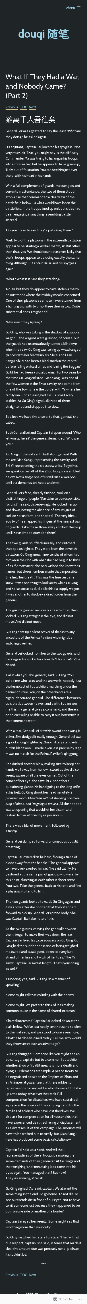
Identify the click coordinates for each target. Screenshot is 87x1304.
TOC (23, 107)
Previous (12, 107)
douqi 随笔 (43, 33)
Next (32, 107)
